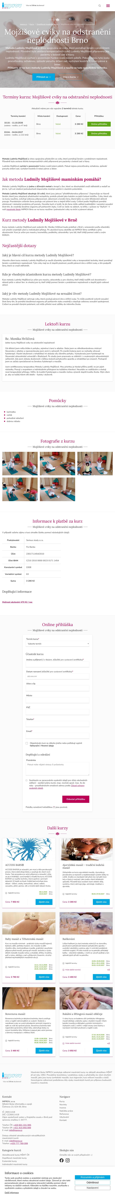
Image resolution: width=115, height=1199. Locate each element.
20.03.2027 (43, 894)
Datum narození (49, 671)
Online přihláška (99, 124)
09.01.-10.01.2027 (40, 1041)
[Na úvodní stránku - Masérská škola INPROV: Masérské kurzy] (12, 5)
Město (29, 695)
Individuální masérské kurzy (14, 1164)
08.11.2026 (43, 892)
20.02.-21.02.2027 (40, 967)
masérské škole (14, 209)
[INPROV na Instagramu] (68, 1160)
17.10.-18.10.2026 (98, 1035)
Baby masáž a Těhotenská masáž (24, 939)
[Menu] (108, 5)
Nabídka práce (66, 1111)
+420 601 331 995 (22, 1125)
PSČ (28, 707)
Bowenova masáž (15, 1014)
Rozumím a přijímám (92, 1177)
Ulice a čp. (31, 683)
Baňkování (69, 939)
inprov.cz (23, 24)
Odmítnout (93, 1182)
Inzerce (63, 1107)
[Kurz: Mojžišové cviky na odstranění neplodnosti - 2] (57, 463)
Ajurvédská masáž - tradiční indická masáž (83, 866)
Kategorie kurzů (11, 1150)
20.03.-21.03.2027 (98, 1039)
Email (29, 731)
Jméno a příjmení (55, 659)
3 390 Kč (72, 902)
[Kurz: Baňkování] (86, 923)
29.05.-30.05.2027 (40, 969)
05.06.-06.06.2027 (40, 1043)
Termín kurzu (32, 639)
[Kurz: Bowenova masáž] (28, 998)
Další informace (12, 1192)
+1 (108, 969)
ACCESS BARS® (14, 865)
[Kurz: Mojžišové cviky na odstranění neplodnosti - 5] (57, 489)
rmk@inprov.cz (15, 1140)
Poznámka (31, 760)
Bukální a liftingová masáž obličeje (83, 1014)
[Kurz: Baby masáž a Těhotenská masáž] (28, 923)
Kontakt (7, 1096)
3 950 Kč (72, 1050)
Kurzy (62, 1101)
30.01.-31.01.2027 (98, 1037)
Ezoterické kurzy (9, 1161)
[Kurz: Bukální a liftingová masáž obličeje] (86, 998)
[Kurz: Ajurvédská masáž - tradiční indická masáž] (86, 849)
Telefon (30, 719)
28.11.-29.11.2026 (98, 963)
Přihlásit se (42, 76)
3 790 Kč (15, 977)
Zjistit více (44, 901)
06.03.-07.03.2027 (98, 894)
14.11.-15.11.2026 (40, 965)
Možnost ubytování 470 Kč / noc (17, 602)
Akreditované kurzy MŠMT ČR (15, 1155)
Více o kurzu (69, 76)
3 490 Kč (72, 977)
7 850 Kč (15, 902)
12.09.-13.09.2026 (40, 1039)
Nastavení (92, 1187)
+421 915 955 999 (22, 1127)
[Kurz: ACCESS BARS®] (28, 849)
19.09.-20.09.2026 (98, 961)
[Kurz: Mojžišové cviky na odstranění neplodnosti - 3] (95, 463)
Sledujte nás (67, 1150)
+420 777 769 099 (19, 1143)
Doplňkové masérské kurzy (14, 1158)
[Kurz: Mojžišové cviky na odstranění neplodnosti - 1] (20, 463)
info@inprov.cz (15, 1130)
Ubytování (64, 1117)
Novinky (63, 1104)
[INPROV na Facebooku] (62, 1160)
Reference (64, 1114)
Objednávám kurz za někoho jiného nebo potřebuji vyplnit (56, 744)
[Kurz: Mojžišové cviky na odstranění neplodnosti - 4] (20, 489)
